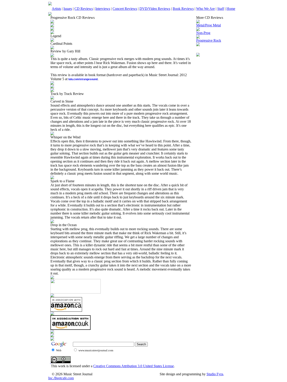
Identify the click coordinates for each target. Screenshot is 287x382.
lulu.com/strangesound (83, 79)
